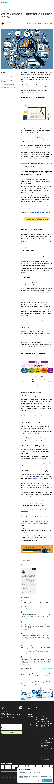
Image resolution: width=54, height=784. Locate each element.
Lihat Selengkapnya (48, 668)
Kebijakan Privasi (22, 777)
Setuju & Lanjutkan (47, 780)
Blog (2, 9)
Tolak (39, 780)
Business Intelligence (8, 9)
